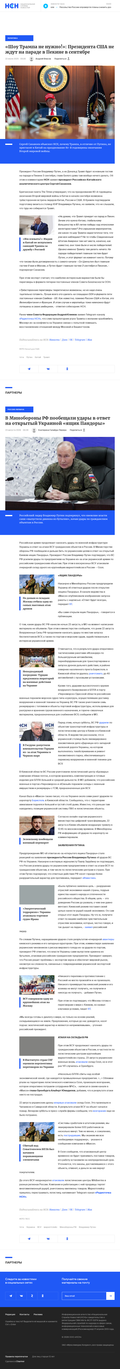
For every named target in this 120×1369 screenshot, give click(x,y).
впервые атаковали (65, 1102)
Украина (30, 1227)
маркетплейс (50, 1227)
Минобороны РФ (68, 1227)
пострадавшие (72, 1135)
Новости (54, 339)
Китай (38, 357)
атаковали (82, 1061)
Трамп (46, 357)
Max (89, 339)
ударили (104, 722)
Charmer (20, 1361)
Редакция (10, 1314)
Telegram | (81, 339)
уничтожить (96, 673)
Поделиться (60, 58)
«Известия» (89, 878)
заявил (89, 927)
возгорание (99, 1110)
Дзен (64, 339)
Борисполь (38, 800)
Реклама (38, 1314)
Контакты (24, 1314)
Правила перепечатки (16, 1356)
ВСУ (39, 1227)
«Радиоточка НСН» (30, 318)
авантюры (108, 939)
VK (71, 339)
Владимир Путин (87, 1227)
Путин (29, 357)
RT (70, 604)
